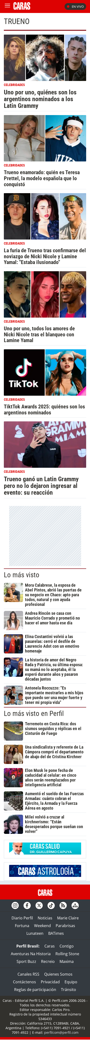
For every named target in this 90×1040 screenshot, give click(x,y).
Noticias (45, 918)
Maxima (67, 961)
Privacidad (50, 982)
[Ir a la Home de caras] (21, 8)
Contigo (67, 946)
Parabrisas (65, 925)
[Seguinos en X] (39, 905)
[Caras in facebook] (27, 905)
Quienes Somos (58, 974)
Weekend (42, 925)
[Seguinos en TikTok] (51, 905)
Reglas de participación (35, 989)
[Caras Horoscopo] (45, 875)
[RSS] (63, 905)
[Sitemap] (75, 905)
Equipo (71, 982)
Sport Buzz (26, 961)
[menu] (7, 6)
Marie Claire (68, 918)
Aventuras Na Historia (31, 953)
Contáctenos (24, 982)
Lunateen (34, 933)
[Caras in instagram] (15, 905)
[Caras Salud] (45, 853)
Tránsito (68, 989)
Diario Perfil (22, 918)
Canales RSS (28, 974)
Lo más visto (21, 575)
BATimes (56, 933)
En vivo (78, 6)
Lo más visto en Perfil (34, 713)
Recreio (48, 961)
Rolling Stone (67, 953)
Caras (49, 946)
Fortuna (22, 925)
